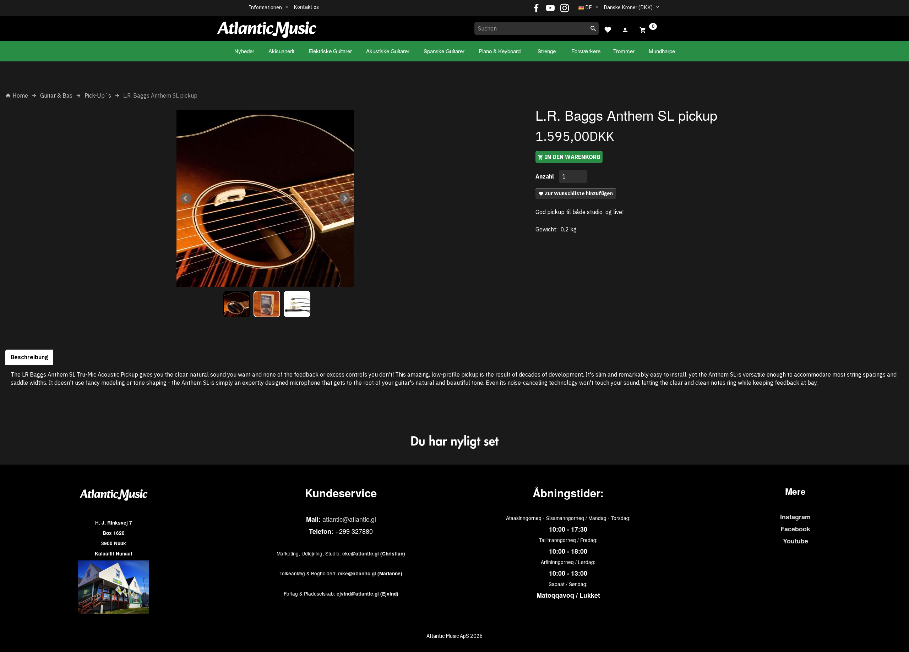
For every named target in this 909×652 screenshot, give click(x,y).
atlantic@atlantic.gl (349, 519)
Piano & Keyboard (500, 51)
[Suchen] (593, 28)
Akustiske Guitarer (387, 51)
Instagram (795, 516)
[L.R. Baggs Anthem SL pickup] (265, 198)
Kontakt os (306, 7)
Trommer (624, 51)
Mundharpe (662, 51)
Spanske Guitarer (444, 51)
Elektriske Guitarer (330, 51)
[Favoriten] (607, 29)
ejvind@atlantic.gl (358, 593)
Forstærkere (585, 51)
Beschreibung (29, 357)
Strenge (547, 51)
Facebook (795, 528)
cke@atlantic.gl (360, 553)
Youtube (795, 541)
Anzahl (545, 176)
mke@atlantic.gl (357, 573)
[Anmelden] (625, 29)
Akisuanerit (281, 51)
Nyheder (244, 51)
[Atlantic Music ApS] (267, 27)
